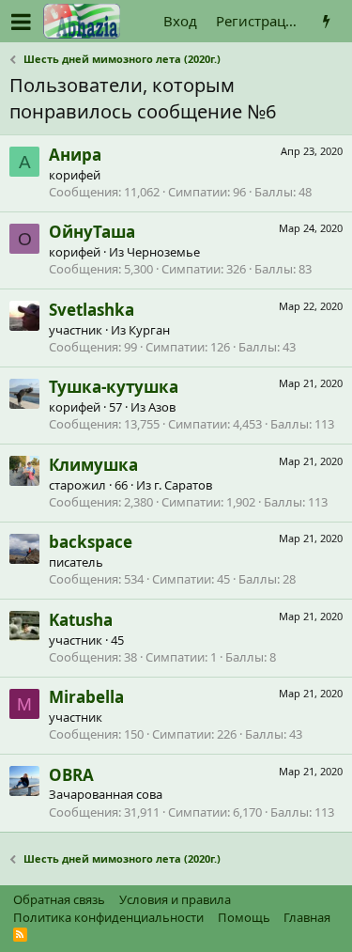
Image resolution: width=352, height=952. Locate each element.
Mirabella (86, 697)
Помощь (244, 917)
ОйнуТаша (92, 231)
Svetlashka (91, 309)
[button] (21, 21)
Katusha (81, 620)
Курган (149, 329)
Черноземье (163, 251)
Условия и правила (175, 899)
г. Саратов (183, 484)
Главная (306, 917)
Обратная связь (59, 899)
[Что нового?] (326, 21)
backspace (90, 542)
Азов (162, 406)
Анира (75, 154)
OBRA (71, 775)
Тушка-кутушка (113, 387)
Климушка (93, 465)
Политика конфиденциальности (108, 917)
